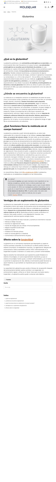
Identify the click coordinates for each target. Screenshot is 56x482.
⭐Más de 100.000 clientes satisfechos (12, 1)
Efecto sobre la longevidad (12, 307)
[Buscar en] (45, 7)
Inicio (5, 11)
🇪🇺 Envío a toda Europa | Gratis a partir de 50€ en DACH (16, 3)
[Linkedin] (50, 2)
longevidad (27, 239)
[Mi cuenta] (48, 7)
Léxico (8, 11)
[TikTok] (48, 2)
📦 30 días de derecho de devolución (29, 1)
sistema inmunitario (38, 161)
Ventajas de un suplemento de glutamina (16, 305)
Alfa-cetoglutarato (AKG (29, 172)
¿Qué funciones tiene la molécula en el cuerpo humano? (20, 303)
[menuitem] (12, 1)
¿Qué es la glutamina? (11, 298)
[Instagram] (46, 2)
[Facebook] (45, 2)
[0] (51, 7)
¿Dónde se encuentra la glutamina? (15, 300)
